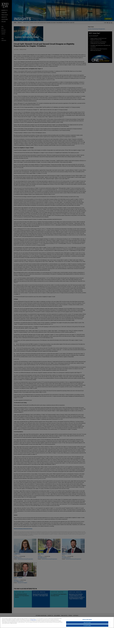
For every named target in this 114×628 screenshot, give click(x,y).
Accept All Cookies (87, 625)
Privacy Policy (33, 619)
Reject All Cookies (87, 622)
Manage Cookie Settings (87, 619)
